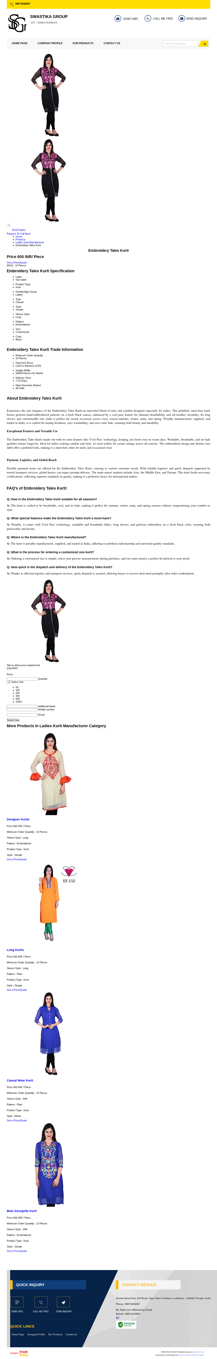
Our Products (83, 43)
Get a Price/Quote (17, 262)
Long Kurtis (15, 950)
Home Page (19, 43)
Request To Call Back (19, 233)
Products (21, 239)
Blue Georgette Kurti (22, 1211)
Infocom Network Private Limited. (191, 1355)
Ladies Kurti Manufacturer (30, 242)
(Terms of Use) (198, 1352)
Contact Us (112, 43)
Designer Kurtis (18, 819)
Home (19, 236)
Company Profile (50, 43)
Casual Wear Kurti (20, 1080)
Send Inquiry (18, 229)
